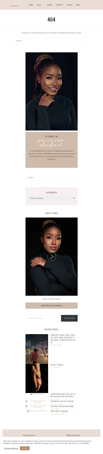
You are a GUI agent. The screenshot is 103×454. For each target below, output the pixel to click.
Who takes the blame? (60, 411)
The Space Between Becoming (62, 406)
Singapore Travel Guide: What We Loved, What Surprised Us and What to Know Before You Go (63, 338)
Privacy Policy (29, 435)
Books (49, 5)
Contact (59, 5)
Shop (78, 5)
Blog (39, 5)
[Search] (17, 5)
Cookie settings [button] (11, 448)
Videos (69, 5)
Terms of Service (73, 435)
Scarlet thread (57, 365)
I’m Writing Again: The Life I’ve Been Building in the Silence (63, 395)
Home (31, 5)
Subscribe (69, 318)
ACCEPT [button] (24, 448)
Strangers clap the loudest (62, 401)
